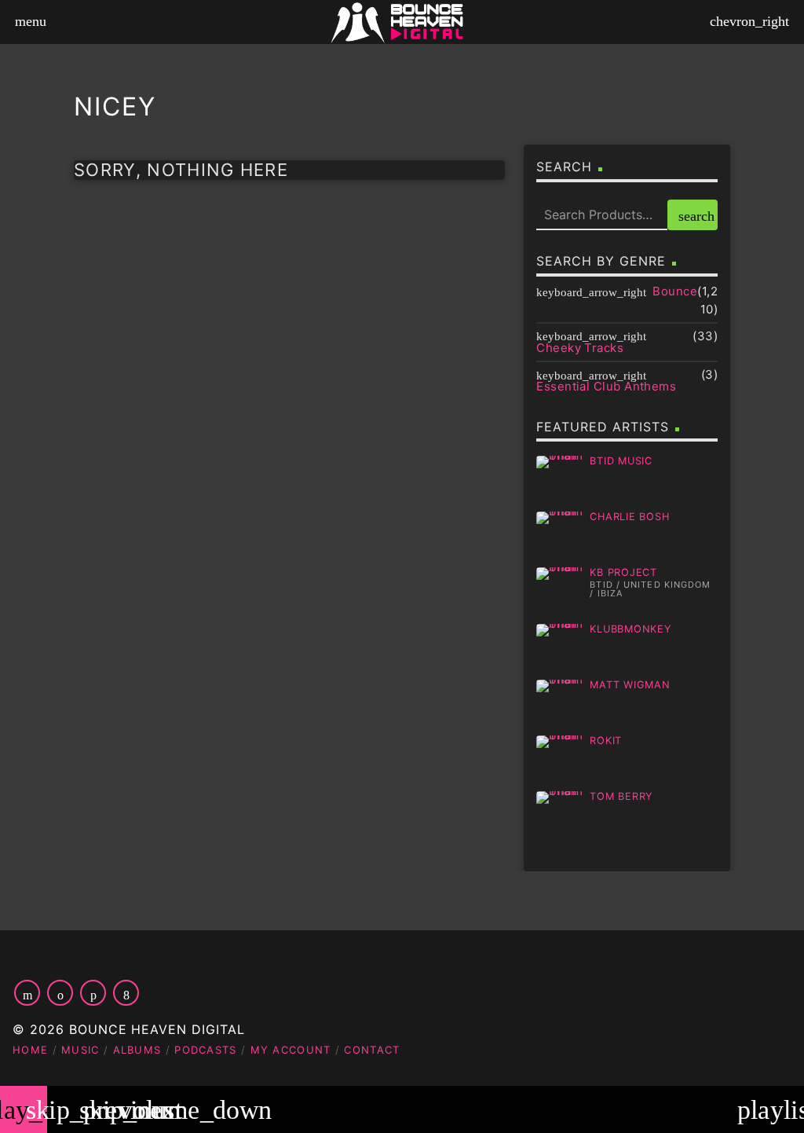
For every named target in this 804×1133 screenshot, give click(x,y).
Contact (372, 1049)
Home (30, 1049)
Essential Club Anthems (606, 386)
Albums (137, 1049)
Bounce (674, 291)
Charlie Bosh (629, 516)
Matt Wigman (630, 685)
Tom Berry (621, 796)
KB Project (623, 572)
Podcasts (205, 1049)
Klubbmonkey (630, 629)
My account (290, 1049)
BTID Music (621, 461)
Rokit (606, 740)
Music (80, 1049)
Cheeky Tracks (579, 347)
